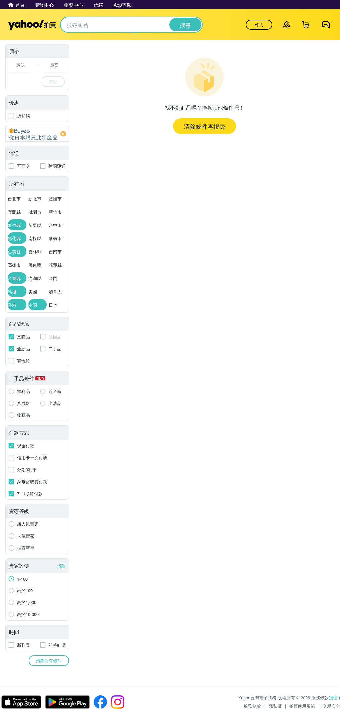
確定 (53, 81)
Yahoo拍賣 (32, 25)
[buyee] (37, 134)
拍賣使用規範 (302, 706)
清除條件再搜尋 (204, 126)
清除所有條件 (49, 660)
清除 (61, 565)
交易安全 (331, 706)
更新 (334, 697)
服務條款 (252, 706)
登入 (259, 24)
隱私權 (275, 706)
